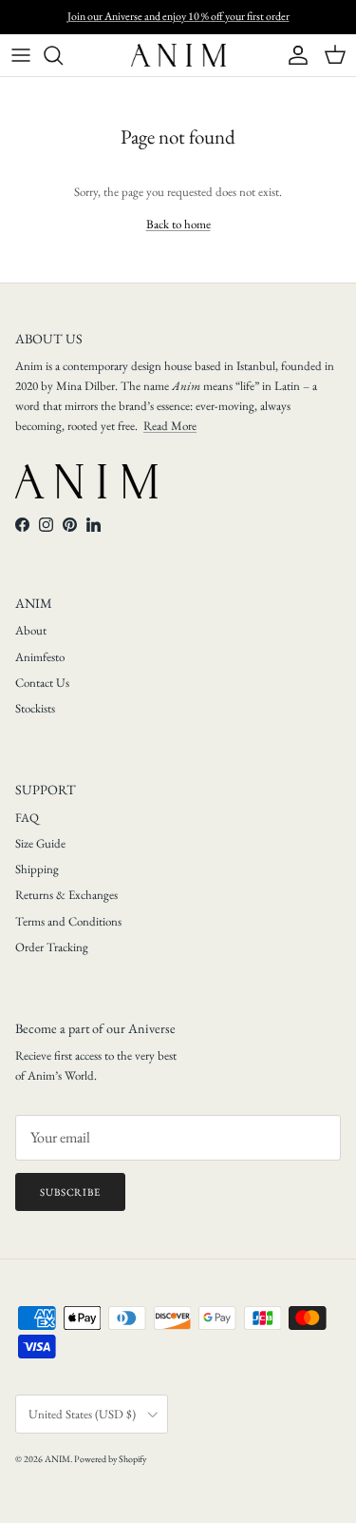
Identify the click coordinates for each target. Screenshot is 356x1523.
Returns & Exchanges (66, 895)
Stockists (35, 708)
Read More (170, 426)
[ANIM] (178, 55)
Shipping (37, 869)
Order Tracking (51, 947)
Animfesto (40, 657)
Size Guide (40, 843)
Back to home (178, 224)
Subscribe (70, 1192)
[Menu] (21, 55)
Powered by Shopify (110, 1459)
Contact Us (42, 682)
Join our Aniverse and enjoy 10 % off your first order (178, 16)
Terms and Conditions (68, 921)
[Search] (63, 55)
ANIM (57, 1459)
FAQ (27, 818)
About (31, 630)
